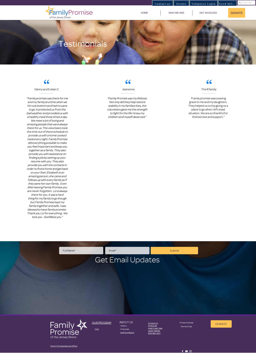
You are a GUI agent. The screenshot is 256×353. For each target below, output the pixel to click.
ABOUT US (126, 322)
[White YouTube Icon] (186, 351)
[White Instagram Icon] (190, 351)
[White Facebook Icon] (182, 351)
